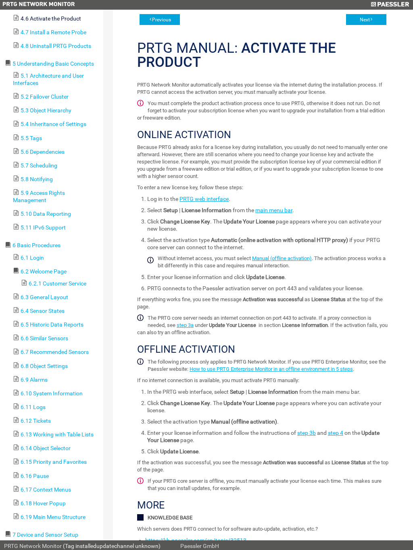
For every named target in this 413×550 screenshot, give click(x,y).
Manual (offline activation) (282, 258)
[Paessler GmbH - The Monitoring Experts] (390, 5)
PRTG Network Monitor (33, 546)
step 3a (185, 325)
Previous (161, 20)
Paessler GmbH (199, 546)
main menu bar (273, 210)
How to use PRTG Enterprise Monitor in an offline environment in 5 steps (271, 369)
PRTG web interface (204, 199)
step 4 (335, 433)
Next (365, 20)
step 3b (306, 433)
